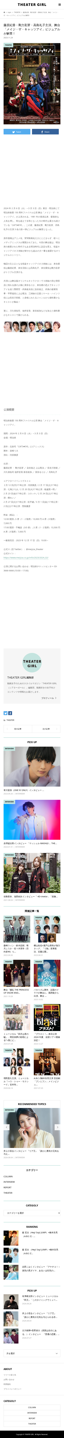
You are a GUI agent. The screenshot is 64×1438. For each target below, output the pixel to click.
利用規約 (7, 1384)
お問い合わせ (9, 1379)
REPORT (7, 1187)
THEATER (10, 720)
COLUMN (8, 1176)
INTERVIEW (9, 1181)
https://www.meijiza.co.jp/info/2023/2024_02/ (26, 557)
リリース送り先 (10, 1375)
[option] (32, 1133)
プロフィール (47, 698)
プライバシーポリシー (12, 1389)
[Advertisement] (32, 173)
